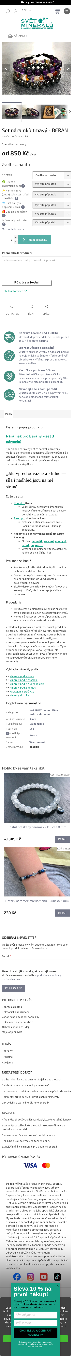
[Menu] (67, 11)
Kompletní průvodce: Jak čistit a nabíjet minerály (30, 1097)
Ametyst (19, 518)
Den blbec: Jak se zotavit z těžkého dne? (26, 1141)
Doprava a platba (12, 1007)
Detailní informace (12, 291)
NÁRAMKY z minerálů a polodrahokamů (43, 712)
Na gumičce (36, 724)
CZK (24, 10)
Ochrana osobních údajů (16, 1027)
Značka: (15, 137)
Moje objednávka (12, 1032)
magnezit (37, 545)
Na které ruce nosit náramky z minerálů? (25, 1085)
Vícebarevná (37, 742)
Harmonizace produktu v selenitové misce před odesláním (36, 1091)
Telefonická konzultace (16, 1012)
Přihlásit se (13, 988)
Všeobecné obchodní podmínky (20, 1017)
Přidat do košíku (37, 239)
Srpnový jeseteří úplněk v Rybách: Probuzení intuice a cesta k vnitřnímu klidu (33, 1127)
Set (31, 729)
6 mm (32, 719)
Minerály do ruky (19, 695)
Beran (33, 736)
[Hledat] (8, 11)
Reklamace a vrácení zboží (17, 1022)
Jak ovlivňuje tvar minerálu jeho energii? (25, 1103)
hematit (37, 541)
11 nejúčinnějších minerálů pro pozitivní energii (29, 1147)
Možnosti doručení (13, 229)
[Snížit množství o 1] (16, 242)
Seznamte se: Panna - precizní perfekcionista (28, 1135)
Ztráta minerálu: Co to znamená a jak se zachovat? (31, 1080)
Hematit (19, 503)
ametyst (60, 541)
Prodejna (7, 1057)
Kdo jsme (7, 1063)
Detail (62, 839)
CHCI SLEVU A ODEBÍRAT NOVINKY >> (36, 1332)
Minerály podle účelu (22, 676)
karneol (49, 541)
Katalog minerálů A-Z (22, 692)
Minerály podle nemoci (23, 688)
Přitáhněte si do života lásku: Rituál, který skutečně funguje (37, 1120)
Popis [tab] (8, 414)
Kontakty (7, 1051)
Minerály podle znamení (23, 680)
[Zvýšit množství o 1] (16, 237)
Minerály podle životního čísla (27, 684)
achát (25, 545)
